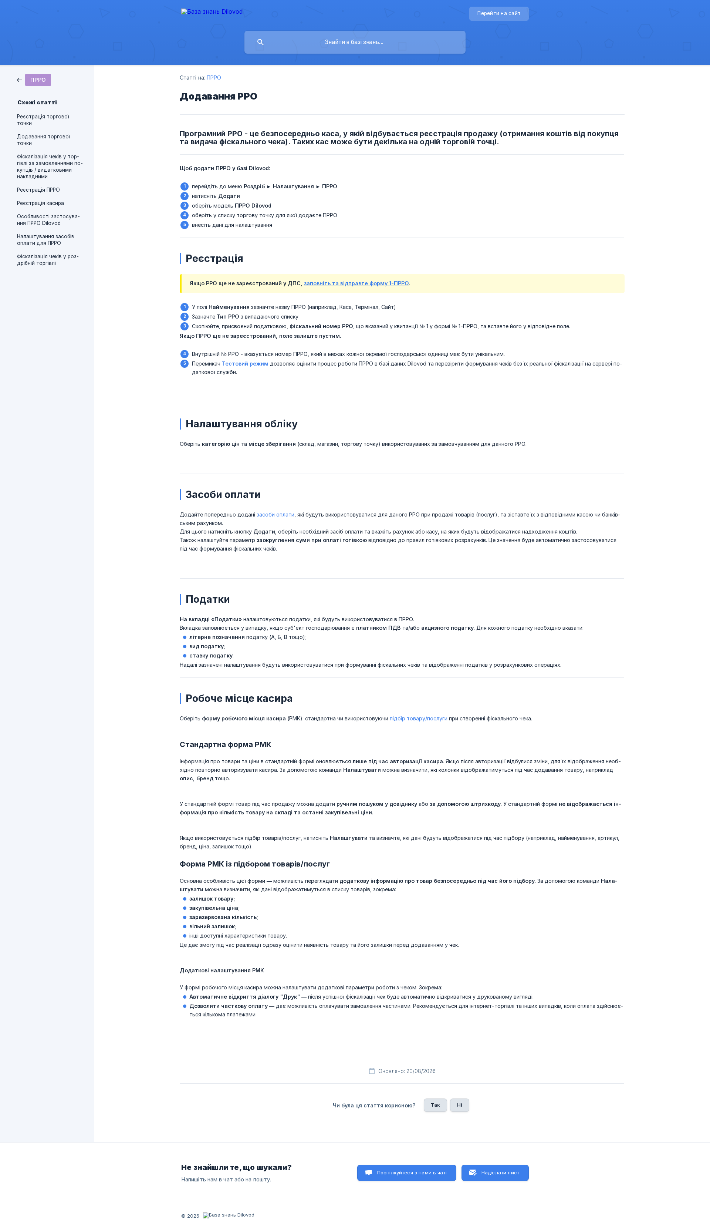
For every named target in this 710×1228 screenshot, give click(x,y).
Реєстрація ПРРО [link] (38, 190)
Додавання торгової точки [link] (43, 140)
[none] (212, 13)
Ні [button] (459, 1105)
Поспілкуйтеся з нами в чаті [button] (412, 1172)
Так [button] (435, 1105)
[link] (34, 79)
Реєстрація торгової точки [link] (43, 120)
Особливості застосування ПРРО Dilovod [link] (48, 219)
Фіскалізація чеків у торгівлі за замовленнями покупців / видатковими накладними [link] (50, 166)
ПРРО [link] (214, 77)
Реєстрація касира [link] (40, 203)
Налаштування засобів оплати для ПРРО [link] (45, 239)
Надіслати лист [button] (500, 1172)
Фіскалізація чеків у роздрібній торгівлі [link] (48, 259)
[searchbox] (355, 42)
